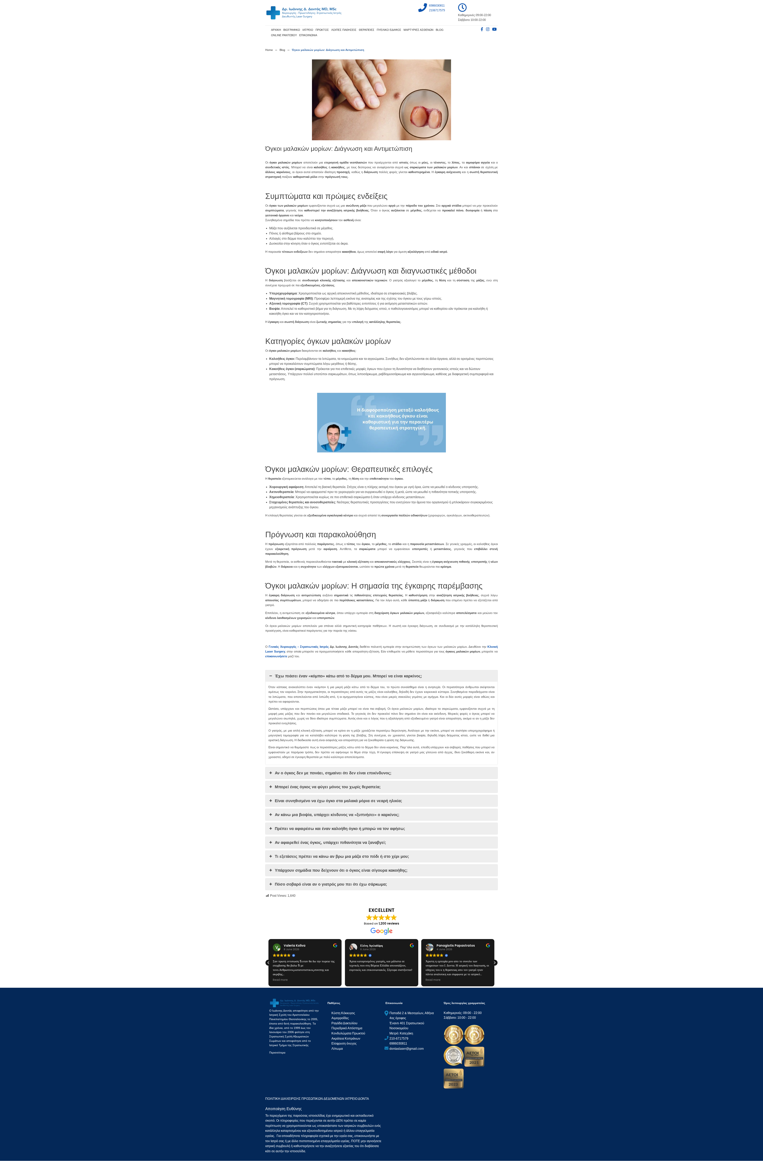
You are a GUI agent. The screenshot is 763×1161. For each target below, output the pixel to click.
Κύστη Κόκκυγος (343, 1013)
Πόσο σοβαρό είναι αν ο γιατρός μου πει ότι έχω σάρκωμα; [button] (331, 884)
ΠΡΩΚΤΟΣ (322, 29)
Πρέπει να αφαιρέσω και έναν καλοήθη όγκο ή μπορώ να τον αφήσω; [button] (340, 828)
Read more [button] (356, 980)
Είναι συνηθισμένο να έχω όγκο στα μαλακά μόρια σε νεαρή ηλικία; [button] (338, 801)
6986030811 (437, 5)
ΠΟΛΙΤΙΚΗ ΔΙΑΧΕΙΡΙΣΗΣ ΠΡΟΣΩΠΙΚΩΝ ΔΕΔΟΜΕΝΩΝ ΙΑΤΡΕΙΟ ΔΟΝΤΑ (317, 1098)
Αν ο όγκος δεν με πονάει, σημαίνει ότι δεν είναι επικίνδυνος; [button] (333, 773)
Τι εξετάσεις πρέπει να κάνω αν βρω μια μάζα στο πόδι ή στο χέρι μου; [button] (342, 856)
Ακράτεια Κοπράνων (345, 1038)
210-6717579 (398, 1038)
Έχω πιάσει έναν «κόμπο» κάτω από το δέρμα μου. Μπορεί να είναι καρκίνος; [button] (348, 676)
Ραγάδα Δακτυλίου (344, 1023)
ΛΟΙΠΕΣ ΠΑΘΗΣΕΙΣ (343, 29)
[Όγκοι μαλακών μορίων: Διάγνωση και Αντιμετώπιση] (381, 99)
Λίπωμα (337, 1048)
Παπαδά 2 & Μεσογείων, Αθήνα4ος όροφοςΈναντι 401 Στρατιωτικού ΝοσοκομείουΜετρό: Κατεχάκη (411, 1023)
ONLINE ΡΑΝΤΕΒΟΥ (284, 35)
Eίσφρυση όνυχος (344, 1043)
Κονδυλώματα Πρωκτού (348, 1033)
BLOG (439, 29)
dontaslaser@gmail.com (406, 1048)
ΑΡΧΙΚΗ (276, 29)
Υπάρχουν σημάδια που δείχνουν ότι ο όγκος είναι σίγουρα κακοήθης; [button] (341, 870)
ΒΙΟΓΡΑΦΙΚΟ (291, 29)
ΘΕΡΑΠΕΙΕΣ (366, 29)
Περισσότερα (277, 1052)
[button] (495, 963)
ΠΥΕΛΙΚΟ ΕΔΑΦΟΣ (389, 29)
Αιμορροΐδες (340, 1018)
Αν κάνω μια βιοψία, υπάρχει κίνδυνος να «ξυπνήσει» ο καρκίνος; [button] (337, 814)
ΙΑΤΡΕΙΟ (307, 29)
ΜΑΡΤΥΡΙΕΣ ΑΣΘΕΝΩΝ (418, 29)
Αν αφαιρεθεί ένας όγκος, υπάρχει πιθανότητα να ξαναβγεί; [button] (330, 842)
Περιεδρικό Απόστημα (346, 1028)
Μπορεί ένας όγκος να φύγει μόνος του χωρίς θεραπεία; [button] (328, 787)
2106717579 (437, 10)
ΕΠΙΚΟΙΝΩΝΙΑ (308, 35)
